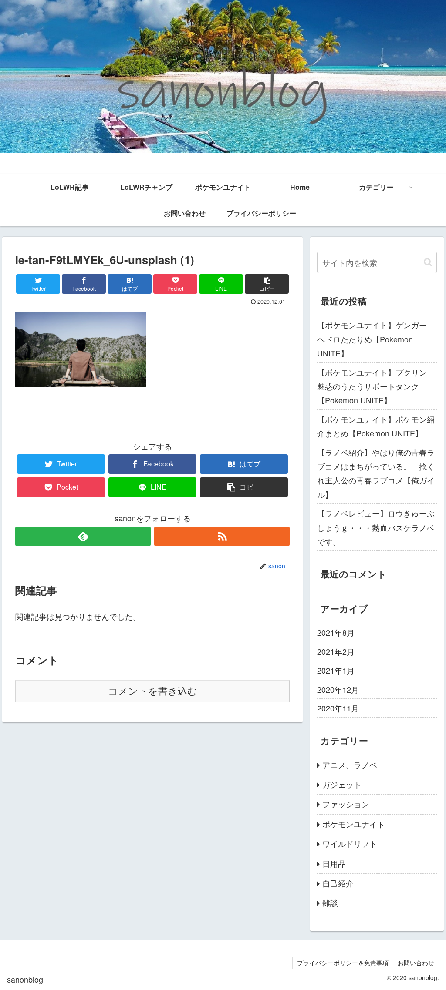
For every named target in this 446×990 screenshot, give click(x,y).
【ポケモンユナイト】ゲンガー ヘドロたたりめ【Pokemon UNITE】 (376, 339)
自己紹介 (338, 883)
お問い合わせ (416, 962)
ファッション (345, 803)
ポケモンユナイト (353, 823)
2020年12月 (338, 689)
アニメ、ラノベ (349, 764)
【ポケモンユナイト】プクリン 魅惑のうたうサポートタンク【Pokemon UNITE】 (376, 386)
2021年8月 (336, 632)
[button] (428, 262)
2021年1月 (336, 670)
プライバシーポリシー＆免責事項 (343, 962)
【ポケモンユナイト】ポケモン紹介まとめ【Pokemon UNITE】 (376, 426)
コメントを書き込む (152, 691)
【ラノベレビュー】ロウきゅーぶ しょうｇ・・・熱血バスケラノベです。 (376, 527)
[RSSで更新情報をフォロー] (222, 536)
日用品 (334, 863)
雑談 (330, 902)
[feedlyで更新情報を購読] (83, 536)
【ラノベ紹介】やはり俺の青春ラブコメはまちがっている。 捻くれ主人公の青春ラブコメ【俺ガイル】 (376, 473)
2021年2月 (336, 651)
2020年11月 (338, 708)
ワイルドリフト (349, 843)
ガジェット (342, 784)
